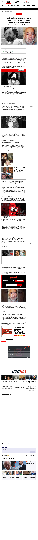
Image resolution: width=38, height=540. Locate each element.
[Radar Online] (16, 2)
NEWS (3, 5)
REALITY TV (7, 5)
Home (2, 11)
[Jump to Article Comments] (1, 51)
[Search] (2, 2)
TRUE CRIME (18, 5)
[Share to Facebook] (4, 51)
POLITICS (13, 5)
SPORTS (33, 5)
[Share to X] (7, 51)
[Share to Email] (13, 51)
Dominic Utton (5, 49)
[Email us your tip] (8, 3)
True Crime (5, 11)
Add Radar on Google (13, 52)
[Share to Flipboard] (10, 51)
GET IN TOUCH (20, 335)
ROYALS (23, 5)
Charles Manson (9, 11)
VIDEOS (28, 5)
